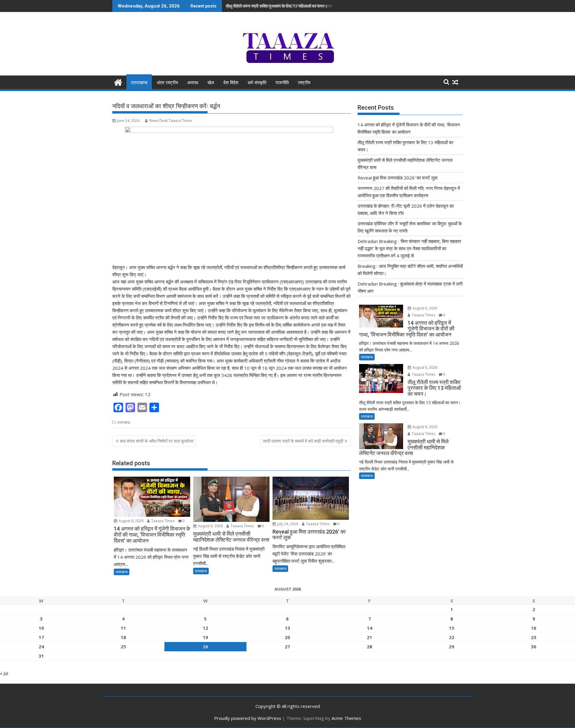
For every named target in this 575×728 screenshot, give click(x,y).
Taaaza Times (162, 520)
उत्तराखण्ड (139, 82)
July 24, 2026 (287, 523)
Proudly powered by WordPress (247, 718)
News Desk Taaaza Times (170, 120)
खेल (211, 82)
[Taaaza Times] (118, 81)
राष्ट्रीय (304, 82)
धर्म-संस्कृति (257, 82)
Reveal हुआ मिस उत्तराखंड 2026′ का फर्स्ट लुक (398, 178)
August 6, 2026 (130, 520)
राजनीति (282, 82)
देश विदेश (230, 82)
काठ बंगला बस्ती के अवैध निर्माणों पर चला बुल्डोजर (156, 441)
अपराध (192, 82)
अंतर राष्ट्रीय (167, 82)
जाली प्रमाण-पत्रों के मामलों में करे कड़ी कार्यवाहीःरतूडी (303, 441)
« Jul (4, 673)
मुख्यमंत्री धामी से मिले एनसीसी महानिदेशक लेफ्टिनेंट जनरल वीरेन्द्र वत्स (279, 6)
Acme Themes (346, 718)
